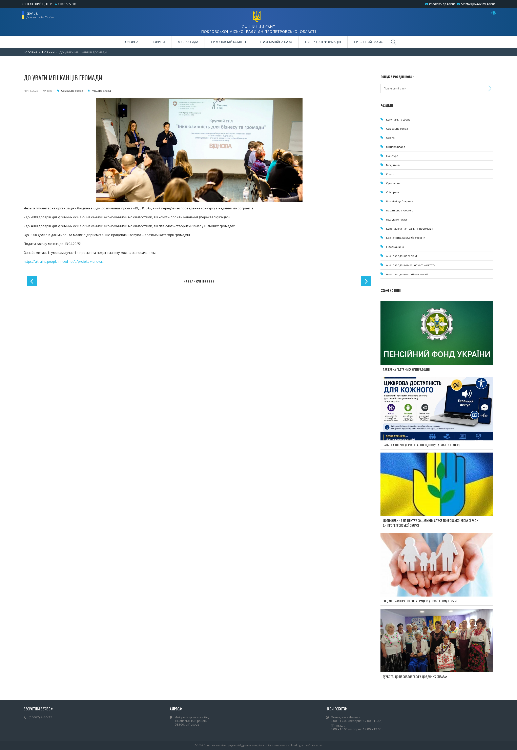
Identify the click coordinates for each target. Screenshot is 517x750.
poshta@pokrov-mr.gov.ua (478, 4)
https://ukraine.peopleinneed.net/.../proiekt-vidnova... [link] (64, 261)
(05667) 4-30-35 (40, 717)
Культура (392, 156)
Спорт (390, 174)
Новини (158, 42)
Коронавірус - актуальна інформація (409, 228)
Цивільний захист (369, 42)
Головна (131, 42)
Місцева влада (101, 90)
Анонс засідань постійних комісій (407, 274)
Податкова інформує (399, 210)
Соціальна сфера (72, 90)
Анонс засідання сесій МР (402, 256)
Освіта (390, 138)
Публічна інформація (323, 42)
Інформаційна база (276, 42)
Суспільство (393, 183)
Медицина (393, 165)
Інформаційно (395, 247)
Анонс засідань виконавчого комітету (410, 265)
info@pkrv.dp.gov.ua (442, 4)
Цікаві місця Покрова (399, 201)
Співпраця (392, 192)
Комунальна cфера (398, 119)
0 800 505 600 (67, 4)
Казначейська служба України (405, 237)
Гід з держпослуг (396, 219)
